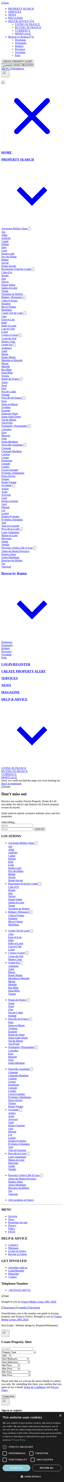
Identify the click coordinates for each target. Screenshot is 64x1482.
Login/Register (16, 1270)
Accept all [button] (16, 1467)
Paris (17, 55)
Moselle (5, 366)
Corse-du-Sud (8, 338)
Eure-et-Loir (8, 319)
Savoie (5, 262)
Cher (4, 316)
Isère (3, 247)
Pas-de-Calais (8, 391)
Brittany (19, 46)
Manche (5, 435)
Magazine (13, 1273)
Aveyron (6, 494)
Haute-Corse (8, 341)
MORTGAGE (23, 33)
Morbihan (6, 309)
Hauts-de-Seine (9, 413)
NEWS (12, 14)
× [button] (60, 1415)
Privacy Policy (12, 1227)
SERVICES (14, 11)
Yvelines (6, 407)
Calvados (6, 429)
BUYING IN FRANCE (28, 27)
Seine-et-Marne (9, 404)
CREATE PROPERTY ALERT (17, 61)
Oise (3, 388)
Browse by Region (18, 36)
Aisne (4, 382)
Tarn (3, 522)
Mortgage (13, 1248)
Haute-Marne (8, 357)
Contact (12, 1276)
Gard (4, 498)
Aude (4, 491)
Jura (3, 278)
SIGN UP (39, 829)
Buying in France (17, 1254)
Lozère (5, 513)
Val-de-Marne (8, 419)
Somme (5, 394)
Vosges (5, 375)
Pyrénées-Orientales (12, 519)
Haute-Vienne (8, 482)
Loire (4, 250)
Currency (13, 1244)
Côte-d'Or (6, 272)
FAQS (11, 1231)
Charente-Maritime (11, 451)
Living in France (17, 1251)
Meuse (5, 363)
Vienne (5, 479)
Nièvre (5, 281)
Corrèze (5, 454)
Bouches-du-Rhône (11, 560)
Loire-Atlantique (10, 532)
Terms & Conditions (35, 1387)
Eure (3, 432)
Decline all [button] (47, 1467)
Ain (3, 231)
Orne (4, 438)
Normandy (21, 43)
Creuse (5, 457)
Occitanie (20, 52)
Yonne (4, 291)
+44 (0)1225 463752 (19, 1290)
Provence (20, 49)
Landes (5, 466)
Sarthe (4, 541)
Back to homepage (11, 783)
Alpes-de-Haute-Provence (15, 551)
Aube (4, 351)
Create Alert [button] (8, 1396)
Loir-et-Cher (8, 328)
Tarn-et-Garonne (10, 525)
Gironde (5, 463)
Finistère (6, 303)
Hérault (5, 507)
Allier (4, 235)
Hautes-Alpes (8, 554)
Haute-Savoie (8, 265)
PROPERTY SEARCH (21, 8)
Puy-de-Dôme (9, 256)
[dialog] (32, 1447)
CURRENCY (22, 30)
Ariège (5, 488)
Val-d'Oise (7, 422)
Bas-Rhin (6, 369)
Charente (6, 448)
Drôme (5, 244)
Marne (4, 354)
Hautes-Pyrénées (10, 516)
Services (12, 1216)
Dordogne (20, 39)
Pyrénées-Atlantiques (12, 472)
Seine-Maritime (9, 441)
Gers (3, 504)
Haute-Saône (8, 284)
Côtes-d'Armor (9, 300)
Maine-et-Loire (9, 535)
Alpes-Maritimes (10, 557)
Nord (4, 385)
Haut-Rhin (7, 372)
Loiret (4, 331)
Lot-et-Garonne (9, 469)
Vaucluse (6, 566)
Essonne (5, 410)
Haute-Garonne (9, 501)
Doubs (5, 275)
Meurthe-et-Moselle (12, 360)
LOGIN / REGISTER (22, 65)
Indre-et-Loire (8, 325)
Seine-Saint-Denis (11, 416)
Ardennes (6, 348)
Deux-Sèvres (8, 476)
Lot (3, 510)
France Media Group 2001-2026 (38, 1301)
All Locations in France (21, 1199)
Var (3, 563)
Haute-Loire (8, 253)
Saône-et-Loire (9, 287)
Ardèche (6, 238)
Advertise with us (17, 1267)
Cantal (4, 241)
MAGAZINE (15, 17)
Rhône (5, 259)
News (11, 1219)
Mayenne (6, 538)
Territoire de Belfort (12, 294)
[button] (32, 1476)
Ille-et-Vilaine (8, 306)
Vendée (5, 544)
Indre (4, 322)
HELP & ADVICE (19, 21)
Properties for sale (17, 1222)
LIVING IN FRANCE (27, 24)
